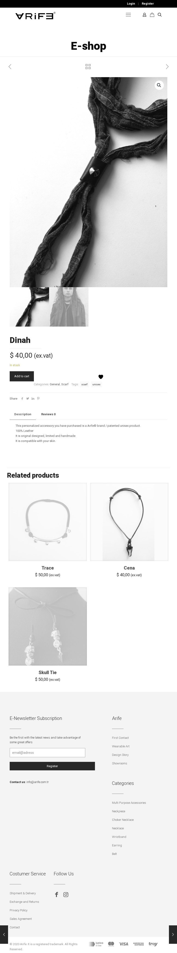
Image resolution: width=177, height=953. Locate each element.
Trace (47, 568)
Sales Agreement (21, 919)
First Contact (120, 738)
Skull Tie (47, 672)
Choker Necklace (123, 819)
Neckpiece (118, 811)
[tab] (23, 414)
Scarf (64, 384)
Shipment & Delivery (23, 893)
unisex (96, 384)
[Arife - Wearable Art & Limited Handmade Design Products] (35, 15)
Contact (15, 927)
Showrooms (119, 763)
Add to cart (21, 376)
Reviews (48, 414)
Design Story (120, 755)
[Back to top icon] (155, 943)
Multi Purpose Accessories (129, 802)
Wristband (119, 837)
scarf (84, 384)
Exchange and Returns (24, 901)
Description (22, 414)
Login (131, 3)
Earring (117, 845)
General (55, 384)
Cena (129, 568)
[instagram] (66, 894)
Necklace (118, 828)
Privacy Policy (18, 910)
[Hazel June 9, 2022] (4, 934)
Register (148, 3)
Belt (114, 854)
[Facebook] (56, 894)
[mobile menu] (128, 15)
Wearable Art (121, 746)
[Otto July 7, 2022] (173, 934)
